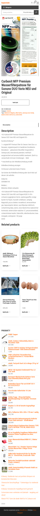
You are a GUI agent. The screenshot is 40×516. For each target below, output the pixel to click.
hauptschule (5, 3)
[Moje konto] (32, 2)
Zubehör (9, 111)
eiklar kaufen (18, 113)
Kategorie (8, 7)
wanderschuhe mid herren (8, 114)
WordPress (23, 510)
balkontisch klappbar (9, 113)
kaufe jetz (15, 102)
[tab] (20, 125)
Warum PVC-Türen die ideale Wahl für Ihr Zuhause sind (18, 499)
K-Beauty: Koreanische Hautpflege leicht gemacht (17, 489)
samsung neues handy (28, 113)
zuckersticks (18, 114)
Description (6, 125)
